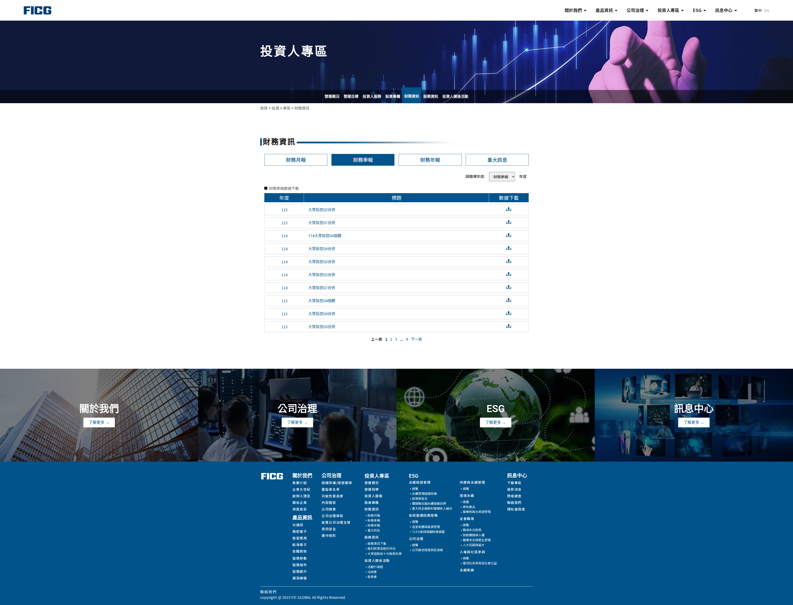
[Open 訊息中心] (736, 10)
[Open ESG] (705, 10)
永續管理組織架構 (424, 493)
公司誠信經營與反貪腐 (427, 550)
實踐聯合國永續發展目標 (429, 503)
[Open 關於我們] (585, 10)
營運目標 (351, 96)
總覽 (415, 488)
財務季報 (374, 520)
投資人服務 (372, 96)
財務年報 (374, 525)
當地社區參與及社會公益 (480, 563)
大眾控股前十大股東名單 (385, 553)
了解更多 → (99, 422)
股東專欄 (392, 96)
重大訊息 (374, 530)
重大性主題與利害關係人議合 (432, 508)
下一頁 (416, 339)
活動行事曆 (375, 567)
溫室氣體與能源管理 (426, 527)
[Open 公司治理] (647, 10)
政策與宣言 (419, 498)
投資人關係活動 (455, 96)
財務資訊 (411, 96)
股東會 (372, 576)
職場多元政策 (472, 530)
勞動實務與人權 (473, 535)
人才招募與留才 (473, 545)
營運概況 (332, 96)
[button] (301, 108)
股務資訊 (430, 96)
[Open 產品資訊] (616, 10)
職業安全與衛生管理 (477, 540)
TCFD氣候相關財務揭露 (428, 531)
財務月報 (374, 515)
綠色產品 (469, 507)
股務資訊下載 (377, 543)
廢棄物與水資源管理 (477, 511)
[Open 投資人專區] (682, 10)
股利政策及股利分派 (381, 548)
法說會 (372, 572)
